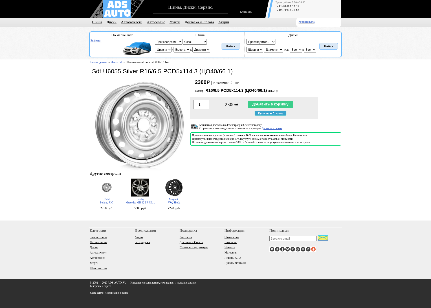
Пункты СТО (232, 257)
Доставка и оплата (272, 128)
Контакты (246, 11)
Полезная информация (194, 247)
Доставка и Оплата (199, 22)
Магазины (230, 252)
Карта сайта (96, 292)
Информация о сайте (116, 292)
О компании (231, 237)
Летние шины (98, 242)
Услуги (174, 22)
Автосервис (156, 22)
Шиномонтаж (98, 268)
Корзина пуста (306, 21)
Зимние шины (98, 237)
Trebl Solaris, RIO (106, 201)
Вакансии (230, 242)
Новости (229, 247)
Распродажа (142, 242)
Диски (112, 22)
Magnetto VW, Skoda (174, 201)
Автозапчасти (131, 22)
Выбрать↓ (95, 40)
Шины (97, 22)
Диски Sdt (117, 62)
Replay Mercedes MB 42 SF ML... (140, 201)
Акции (223, 22)
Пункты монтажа (235, 262)
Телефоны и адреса (100, 286)
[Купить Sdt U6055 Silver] (139, 170)
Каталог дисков (98, 62)
